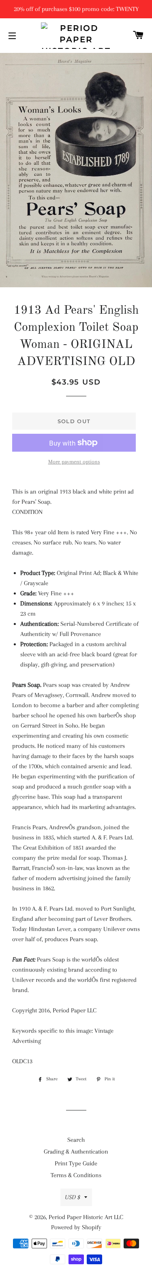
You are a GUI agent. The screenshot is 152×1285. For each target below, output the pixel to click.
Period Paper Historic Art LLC (86, 1217)
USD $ (72, 1197)
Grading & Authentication (76, 1151)
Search (76, 1139)
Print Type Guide (76, 1163)
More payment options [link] (74, 462)
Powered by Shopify (76, 1227)
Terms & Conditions (76, 1175)
